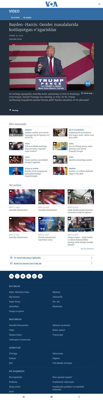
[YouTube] (51, 397)
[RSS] (28, 276)
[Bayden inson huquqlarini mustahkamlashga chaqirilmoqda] (16, 171)
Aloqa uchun (14, 387)
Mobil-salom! (59, 330)
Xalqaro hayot (15, 335)
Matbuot (56, 292)
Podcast (12, 358)
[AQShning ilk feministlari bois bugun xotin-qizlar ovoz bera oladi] (60, 132)
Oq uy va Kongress (76, 130)
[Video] (24, 397)
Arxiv (11, 391)
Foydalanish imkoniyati (63, 382)
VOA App (13, 353)
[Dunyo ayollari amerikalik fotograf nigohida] (16, 160)
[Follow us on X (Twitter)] (17, 276)
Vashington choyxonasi (19, 340)
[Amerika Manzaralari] (22, 196)
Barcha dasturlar (87, 249)
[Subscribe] (40, 276)
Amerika (28, 130)
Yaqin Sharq (14, 302)
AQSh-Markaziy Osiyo (19, 292)
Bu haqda (27, 18)
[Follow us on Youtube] (22, 276)
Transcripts (58, 335)
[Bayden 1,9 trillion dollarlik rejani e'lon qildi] (60, 171)
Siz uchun (15, 18)
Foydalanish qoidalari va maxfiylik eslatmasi (68, 388)
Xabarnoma (58, 353)
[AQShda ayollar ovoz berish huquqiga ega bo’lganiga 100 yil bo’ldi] (16, 132)
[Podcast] (34, 276)
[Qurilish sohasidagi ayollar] (60, 160)
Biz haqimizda (15, 377)
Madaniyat (57, 306)
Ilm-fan (56, 302)
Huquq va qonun (31, 169)
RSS (11, 363)
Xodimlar (13, 382)
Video (27, 144)
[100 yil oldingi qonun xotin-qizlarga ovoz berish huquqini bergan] (60, 146)
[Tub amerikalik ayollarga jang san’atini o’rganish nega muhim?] (16, 146)
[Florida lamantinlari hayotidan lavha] (51, 224)
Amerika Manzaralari (18, 325)
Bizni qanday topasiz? (62, 377)
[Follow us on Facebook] (11, 276)
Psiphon (56, 358)
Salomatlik (57, 297)
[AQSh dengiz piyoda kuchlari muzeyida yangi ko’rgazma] (81, 196)
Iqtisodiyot (14, 306)
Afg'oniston (14, 297)
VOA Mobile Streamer (62, 363)
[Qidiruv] (79, 397)
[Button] (13, 110)
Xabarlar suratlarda (61, 325)
